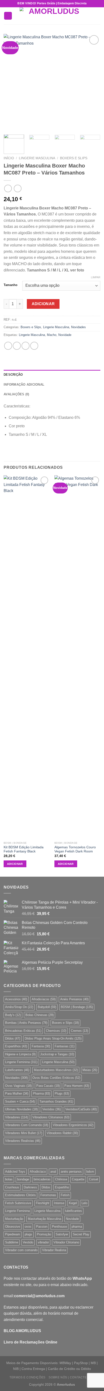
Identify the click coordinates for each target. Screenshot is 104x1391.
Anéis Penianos (74, 999)
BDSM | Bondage (77, 1007)
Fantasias (64, 1046)
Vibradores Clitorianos (50, 1117)
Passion (41, 1226)
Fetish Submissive (18, 1203)
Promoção (44, 1234)
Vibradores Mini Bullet (23, 1133)
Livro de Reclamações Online (30, 1342)
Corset (93, 1179)
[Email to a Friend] (34, 346)
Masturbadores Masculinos (56, 1070)
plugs (28, 1234)
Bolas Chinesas (39, 1015)
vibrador (43, 1242)
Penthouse (59, 1226)
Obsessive (12, 1226)
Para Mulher (16, 1093)
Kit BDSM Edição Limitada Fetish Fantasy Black (24, 849)
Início (9, 158)
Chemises (56, 1031)
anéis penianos (71, 1171)
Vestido (28, 1242)
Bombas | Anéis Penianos (26, 1023)
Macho (51, 335)
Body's (13, 1015)
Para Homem (76, 1086)
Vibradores (16, 1117)
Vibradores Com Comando (26, 1125)
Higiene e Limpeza (20, 1054)
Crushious (12, 1187)
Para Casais (48, 1086)
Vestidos (51, 1109)
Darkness (30, 1187)
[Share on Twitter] (26, 346)
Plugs (62, 1093)
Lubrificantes (17, 1070)
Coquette (78, 1179)
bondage (23, 1179)
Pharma (41, 1093)
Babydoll (47, 1007)
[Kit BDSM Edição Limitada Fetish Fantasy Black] (27, 657)
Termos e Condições (27, 1377)
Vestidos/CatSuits (81, 1109)
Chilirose (61, 1179)
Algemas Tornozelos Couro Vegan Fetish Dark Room (75, 849)
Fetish (65, 1195)
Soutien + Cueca (20, 1101)
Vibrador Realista (54, 1250)
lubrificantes (73, 1211)
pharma (77, 1226)
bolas (9, 1179)
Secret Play (81, 1234)
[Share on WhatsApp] (8, 346)
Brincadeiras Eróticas (23, 1031)
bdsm (90, 1171)
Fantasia (41, 1046)
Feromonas (48, 1195)
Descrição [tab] (13, 374)
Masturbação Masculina (44, 1219)
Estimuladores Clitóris (20, 1195)
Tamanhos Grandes (56, 1101)
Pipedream (12, 1234)
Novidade (64, 335)
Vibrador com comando (21, 1250)
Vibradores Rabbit (62, 1133)
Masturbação (14, 1219)
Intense (59, 1203)
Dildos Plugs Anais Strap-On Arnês (53, 1038)
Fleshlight (42, 1203)
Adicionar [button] (15, 863)
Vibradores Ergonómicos (73, 1125)
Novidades (78, 327)
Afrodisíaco (38, 1171)
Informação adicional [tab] (24, 384)
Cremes (79, 1031)
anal (53, 1171)
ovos (28, 1226)
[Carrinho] (98, 15)
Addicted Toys (15, 1171)
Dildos (12, 1038)
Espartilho (62, 1187)
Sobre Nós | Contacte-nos (72, 1377)
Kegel (73, 1203)
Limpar (95, 277)
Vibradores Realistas (22, 1141)
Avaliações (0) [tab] (16, 394)
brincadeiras (42, 1179)
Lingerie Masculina (37, 158)
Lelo (84, 1203)
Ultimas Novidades (21, 1109)
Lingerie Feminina (21, 1062)
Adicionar (43, 304)
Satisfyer (62, 1234)
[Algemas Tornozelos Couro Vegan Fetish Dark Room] (77, 657)
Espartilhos (16, 1046)
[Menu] (8, 16)
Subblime (11, 1242)
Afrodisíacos (44, 999)
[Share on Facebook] (17, 346)
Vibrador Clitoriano (66, 1242)
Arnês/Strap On (19, 1007)
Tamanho (10, 285)
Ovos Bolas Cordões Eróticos (56, 1078)
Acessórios (16, 999)
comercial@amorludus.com (39, 1296)
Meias (89, 1070)
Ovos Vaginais (18, 1086)
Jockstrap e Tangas (57, 1054)
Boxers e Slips (73, 158)
